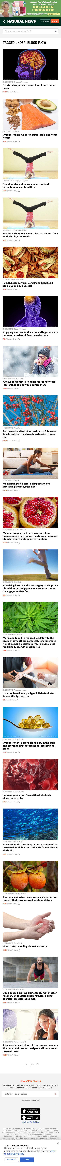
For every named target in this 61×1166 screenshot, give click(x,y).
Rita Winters (18, 841)
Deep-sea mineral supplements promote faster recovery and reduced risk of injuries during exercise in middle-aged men (30, 995)
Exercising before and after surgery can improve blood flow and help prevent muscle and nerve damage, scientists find (30, 588)
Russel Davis (18, 943)
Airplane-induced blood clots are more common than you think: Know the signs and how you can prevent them (30, 1048)
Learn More (11, 1160)
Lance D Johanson (20, 530)
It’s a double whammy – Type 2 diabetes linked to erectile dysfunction (29, 695)
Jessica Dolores (19, 989)
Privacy (6, 1130)
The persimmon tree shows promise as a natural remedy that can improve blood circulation (30, 898)
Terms (12, 1130)
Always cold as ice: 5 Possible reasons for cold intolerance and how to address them (29, 383)
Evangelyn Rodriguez (21, 82)
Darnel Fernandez (20, 329)
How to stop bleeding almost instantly (25, 946)
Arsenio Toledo (18, 279)
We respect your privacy (31, 1100)
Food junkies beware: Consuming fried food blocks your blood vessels (28, 284)
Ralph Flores (18, 428)
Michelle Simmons (20, 893)
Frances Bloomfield (20, 1042)
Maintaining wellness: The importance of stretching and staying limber (26, 485)
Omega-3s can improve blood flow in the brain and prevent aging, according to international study (29, 745)
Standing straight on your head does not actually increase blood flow (26, 185)
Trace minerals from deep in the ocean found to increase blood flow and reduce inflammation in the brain (30, 847)
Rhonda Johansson (20, 690)
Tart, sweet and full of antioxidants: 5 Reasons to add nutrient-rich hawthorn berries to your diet (29, 434)
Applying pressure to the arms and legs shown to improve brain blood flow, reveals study (30, 334)
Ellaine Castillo (19, 739)
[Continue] (56, 1094)
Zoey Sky (16, 131)
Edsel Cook (17, 582)
